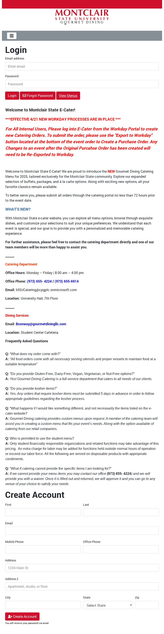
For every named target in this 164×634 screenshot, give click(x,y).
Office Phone (91, 542)
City (7, 597)
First (8, 505)
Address (10, 560)
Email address (14, 58)
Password (12, 76)
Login (12, 95)
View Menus (68, 95)
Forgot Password (39, 95)
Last (86, 505)
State (86, 597)
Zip (137, 597)
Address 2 (11, 579)
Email (9, 523)
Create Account (24, 616)
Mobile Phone (14, 542)
